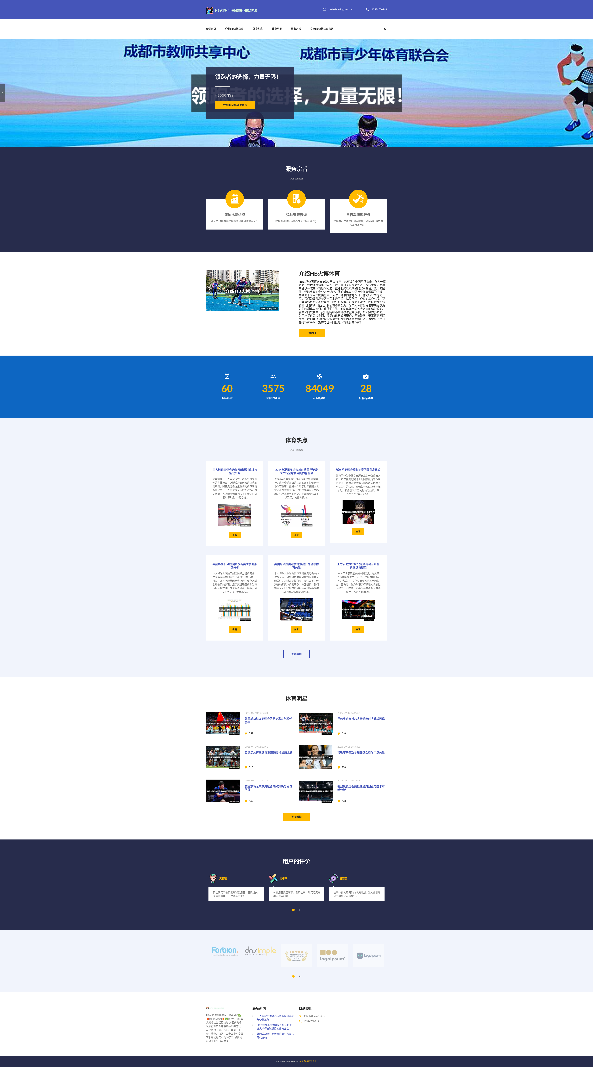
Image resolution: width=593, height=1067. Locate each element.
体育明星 (277, 28)
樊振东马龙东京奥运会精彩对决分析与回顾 (268, 788)
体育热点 (258, 28)
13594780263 (379, 9)
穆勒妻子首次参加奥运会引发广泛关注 (361, 752)
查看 (234, 535)
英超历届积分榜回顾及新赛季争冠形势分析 (234, 565)
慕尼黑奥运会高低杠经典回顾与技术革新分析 (361, 788)
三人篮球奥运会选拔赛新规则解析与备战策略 (234, 471)
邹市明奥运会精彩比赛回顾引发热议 (358, 469)
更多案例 (296, 653)
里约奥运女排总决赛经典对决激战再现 (361, 718)
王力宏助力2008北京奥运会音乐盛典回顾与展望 (358, 565)
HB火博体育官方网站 (307, 1061)
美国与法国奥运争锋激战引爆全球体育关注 (296, 565)
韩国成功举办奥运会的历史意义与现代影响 (268, 720)
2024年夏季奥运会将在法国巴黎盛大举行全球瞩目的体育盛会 (296, 471)
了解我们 (312, 332)
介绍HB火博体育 (234, 28)
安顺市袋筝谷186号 (314, 1015)
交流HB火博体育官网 (321, 28)
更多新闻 (296, 816)
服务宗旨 (296, 28)
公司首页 (211, 28)
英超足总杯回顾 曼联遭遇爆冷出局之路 (268, 752)
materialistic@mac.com (341, 9)
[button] (2, 93)
